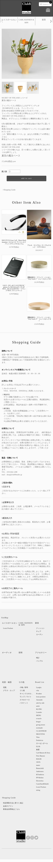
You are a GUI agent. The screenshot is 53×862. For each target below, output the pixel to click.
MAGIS (38, 759)
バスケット (24, 703)
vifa (37, 690)
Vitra (37, 737)
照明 (21, 653)
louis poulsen (41, 697)
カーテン (39, 634)
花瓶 (4, 687)
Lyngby (39, 687)
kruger (38, 722)
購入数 (5, 172)
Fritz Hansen (40, 756)
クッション (40, 628)
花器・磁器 (7, 682)
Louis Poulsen (8, 628)
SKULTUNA (40, 734)
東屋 (37, 750)
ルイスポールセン (9, 20)
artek (38, 706)
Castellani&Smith (42, 784)
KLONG (39, 709)
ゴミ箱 (22, 690)
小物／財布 (24, 687)
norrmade (39, 728)
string (38, 790)
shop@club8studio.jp (14, 475)
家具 (44, 20)
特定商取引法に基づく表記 (13, 803)
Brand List (39, 682)
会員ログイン (8, 806)
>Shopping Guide (9, 190)
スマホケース (25, 700)
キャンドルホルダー (27, 694)
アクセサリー (41, 653)
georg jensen (40, 725)
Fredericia (39, 740)
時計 (37, 658)
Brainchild (40, 768)
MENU (38, 715)
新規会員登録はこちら (11, 809)
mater (38, 765)
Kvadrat (39, 694)
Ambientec (40, 771)
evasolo (39, 718)
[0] (45, 4)
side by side (40, 703)
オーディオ (7, 653)
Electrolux (39, 781)
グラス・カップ (9, 690)
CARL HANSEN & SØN (26, 21)
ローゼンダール (42, 743)
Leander (39, 712)
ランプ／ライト (25, 697)
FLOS (38, 746)
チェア (38, 631)
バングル (39, 661)
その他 (21, 682)
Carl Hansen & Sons (43, 753)
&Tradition (40, 774)
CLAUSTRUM (41, 731)
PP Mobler (39, 778)
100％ (38, 762)
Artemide (39, 700)
